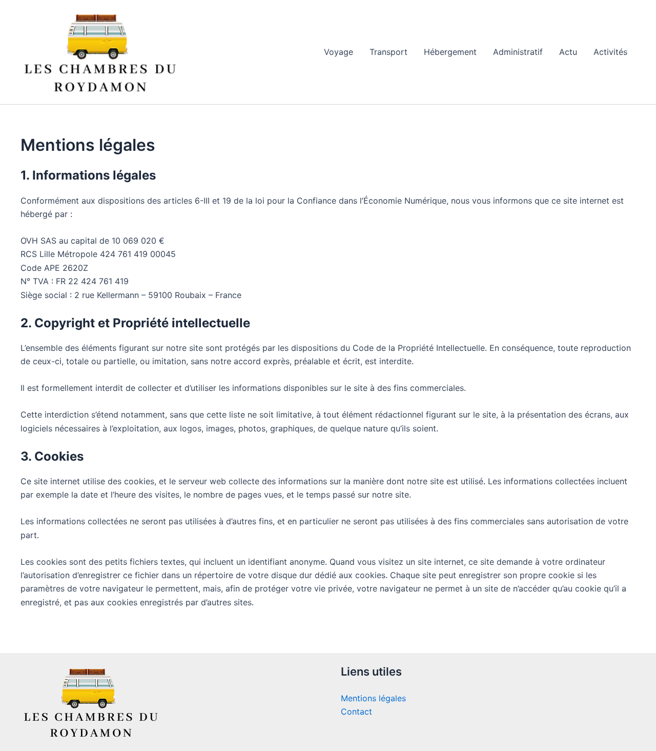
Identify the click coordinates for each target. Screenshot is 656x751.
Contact (356, 711)
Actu (568, 52)
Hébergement (450, 52)
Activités (610, 52)
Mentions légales (373, 698)
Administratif (518, 52)
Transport (388, 52)
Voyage (338, 52)
